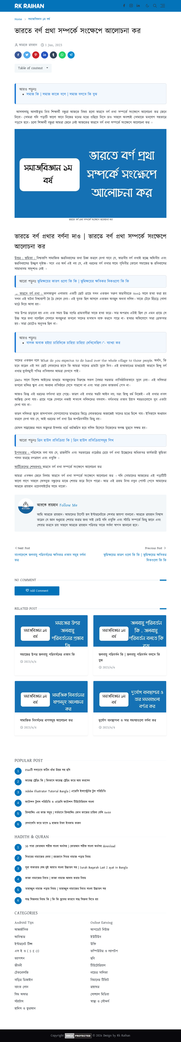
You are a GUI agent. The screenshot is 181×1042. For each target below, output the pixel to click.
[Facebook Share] (18, 55)
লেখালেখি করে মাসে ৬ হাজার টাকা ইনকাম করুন (53, 823)
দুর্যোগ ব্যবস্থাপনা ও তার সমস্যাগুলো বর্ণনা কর (127, 720)
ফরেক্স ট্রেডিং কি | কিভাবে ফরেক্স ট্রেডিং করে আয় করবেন (57, 781)
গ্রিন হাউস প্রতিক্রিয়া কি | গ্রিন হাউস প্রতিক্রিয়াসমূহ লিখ (75, 440)
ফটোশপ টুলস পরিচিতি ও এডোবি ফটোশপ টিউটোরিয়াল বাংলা (59, 802)
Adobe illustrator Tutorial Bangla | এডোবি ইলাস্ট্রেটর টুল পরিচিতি (65, 791)
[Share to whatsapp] (62, 55)
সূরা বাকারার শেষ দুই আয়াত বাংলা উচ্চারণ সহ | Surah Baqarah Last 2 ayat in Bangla (76, 867)
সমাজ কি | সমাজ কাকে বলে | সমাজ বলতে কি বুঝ (61, 94)
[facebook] (124, 5)
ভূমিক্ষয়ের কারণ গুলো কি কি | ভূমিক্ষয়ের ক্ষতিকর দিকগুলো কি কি (83, 281)
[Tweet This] (26, 55)
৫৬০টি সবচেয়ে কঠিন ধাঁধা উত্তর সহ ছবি (47, 770)
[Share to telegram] (71, 55)
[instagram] (131, 5)
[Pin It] (35, 55)
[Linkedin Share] (44, 55)
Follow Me (68, 505)
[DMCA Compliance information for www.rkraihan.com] (78, 1035)
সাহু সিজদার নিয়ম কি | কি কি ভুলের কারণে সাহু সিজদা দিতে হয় (61, 899)
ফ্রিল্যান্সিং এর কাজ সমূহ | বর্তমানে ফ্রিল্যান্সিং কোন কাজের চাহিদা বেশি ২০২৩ (68, 812)
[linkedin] (138, 5)
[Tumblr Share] (53, 55)
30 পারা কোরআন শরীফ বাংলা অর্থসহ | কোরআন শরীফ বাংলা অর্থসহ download (70, 846)
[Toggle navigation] (162, 6)
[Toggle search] (155, 6)
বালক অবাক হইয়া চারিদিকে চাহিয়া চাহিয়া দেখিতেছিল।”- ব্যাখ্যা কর (73, 343)
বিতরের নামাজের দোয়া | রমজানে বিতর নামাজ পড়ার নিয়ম (58, 857)
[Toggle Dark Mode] (147, 5)
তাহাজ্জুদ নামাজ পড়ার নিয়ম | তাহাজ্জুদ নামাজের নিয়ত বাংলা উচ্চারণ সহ (65, 889)
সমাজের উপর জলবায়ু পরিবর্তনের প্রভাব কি (47, 654)
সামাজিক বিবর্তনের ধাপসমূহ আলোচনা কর (46, 720)
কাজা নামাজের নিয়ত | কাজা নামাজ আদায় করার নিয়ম (55, 878)
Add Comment (39, 591)
